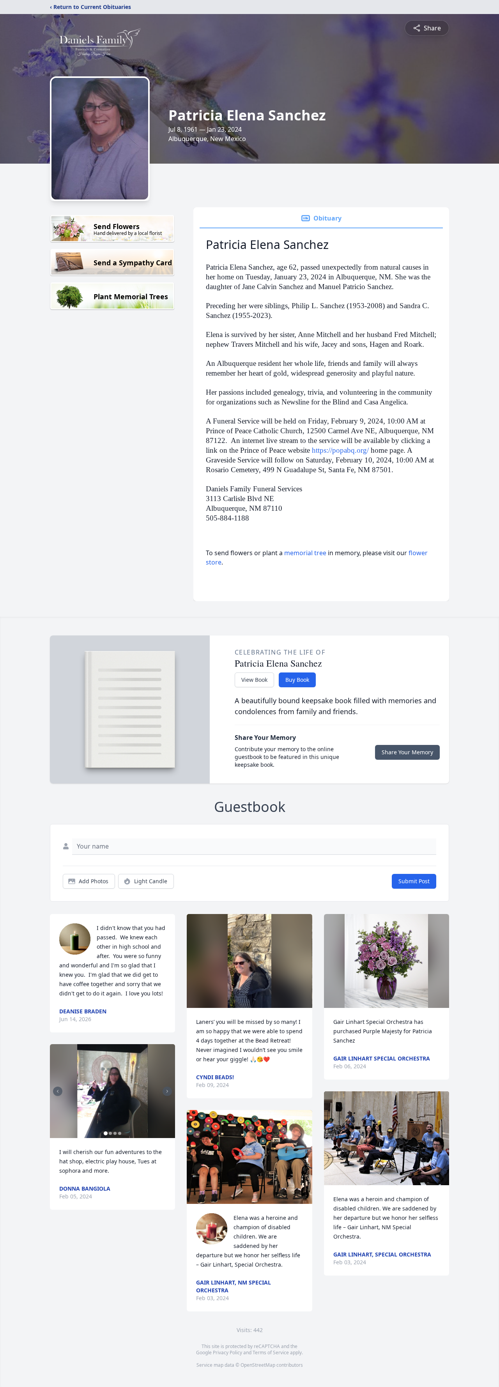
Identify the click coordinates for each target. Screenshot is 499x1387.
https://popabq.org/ (340, 450)
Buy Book (297, 679)
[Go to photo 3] (115, 1133)
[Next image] (167, 1091)
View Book (254, 679)
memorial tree (305, 553)
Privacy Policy (227, 1352)
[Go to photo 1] (106, 1133)
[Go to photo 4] (119, 1133)
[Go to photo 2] (110, 1133)
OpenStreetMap (258, 1365)
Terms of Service (271, 1352)
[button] (112, 1091)
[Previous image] (57, 1091)
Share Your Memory (407, 752)
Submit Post (414, 881)
